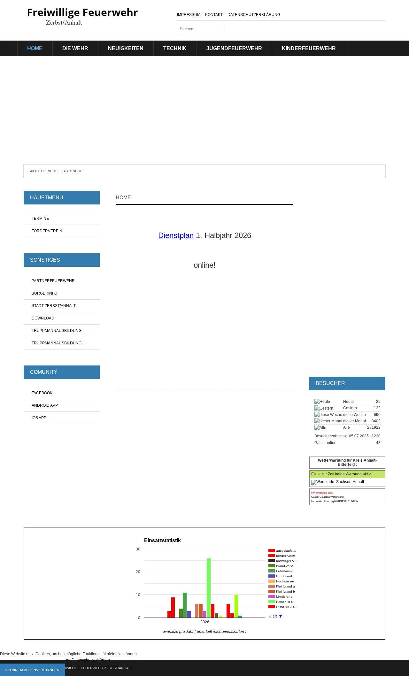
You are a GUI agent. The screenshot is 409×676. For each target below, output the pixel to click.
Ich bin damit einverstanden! (32, 670)
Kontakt (214, 14)
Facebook (42, 393)
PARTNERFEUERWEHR (53, 281)
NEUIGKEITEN (125, 48)
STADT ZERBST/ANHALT (54, 305)
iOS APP (39, 418)
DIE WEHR (75, 48)
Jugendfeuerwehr (234, 48)
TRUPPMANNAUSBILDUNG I (57, 330)
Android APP (45, 405)
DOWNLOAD (43, 318)
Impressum (188, 14)
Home (34, 48)
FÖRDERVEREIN (47, 231)
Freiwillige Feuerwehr (82, 12)
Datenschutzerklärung (254, 14)
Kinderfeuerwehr (309, 48)
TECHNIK (175, 48)
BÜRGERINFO (44, 293)
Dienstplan (176, 235)
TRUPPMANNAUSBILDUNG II (58, 343)
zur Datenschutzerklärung (87, 660)
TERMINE (40, 218)
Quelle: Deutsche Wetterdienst (327, 496)
